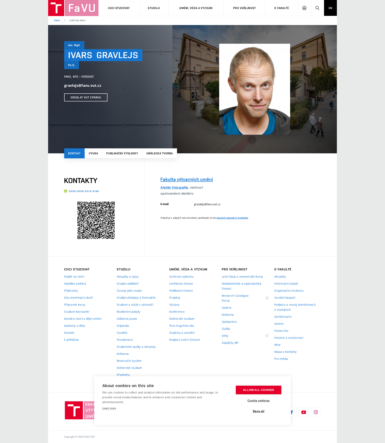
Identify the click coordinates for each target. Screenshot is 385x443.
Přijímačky (71, 290)
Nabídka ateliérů (75, 283)
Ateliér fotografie (174, 187)
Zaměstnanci (283, 317)
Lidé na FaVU (77, 20)
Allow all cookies (258, 389)
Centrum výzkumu (181, 276)
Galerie (226, 307)
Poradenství (125, 340)
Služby (226, 329)
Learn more (109, 408)
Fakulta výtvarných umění (186, 179)
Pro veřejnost (244, 8)
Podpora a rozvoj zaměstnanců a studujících (295, 307)
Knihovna (123, 354)
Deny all (258, 411)
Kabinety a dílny (74, 326)
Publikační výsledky (122, 153)
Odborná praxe (127, 319)
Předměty (123, 375)
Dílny (225, 336)
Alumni (279, 324)
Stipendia (123, 326)
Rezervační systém (129, 361)
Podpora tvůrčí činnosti (184, 340)
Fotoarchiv (281, 331)
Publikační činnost (181, 290)
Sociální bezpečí (284, 297)
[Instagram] (316, 412)
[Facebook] (292, 412)
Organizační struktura (289, 290)
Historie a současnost (288, 338)
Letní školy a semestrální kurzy (242, 276)
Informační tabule (286, 283)
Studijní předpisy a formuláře (136, 297)
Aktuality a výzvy (128, 276)
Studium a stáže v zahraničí (135, 304)
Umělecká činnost (181, 283)
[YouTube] (304, 412)
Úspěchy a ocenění (182, 333)
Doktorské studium (129, 368)
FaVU (57, 20)
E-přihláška (71, 340)
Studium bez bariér (77, 312)
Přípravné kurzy (74, 304)
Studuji (154, 8)
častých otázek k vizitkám (232, 217)
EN (330, 8)
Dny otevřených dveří (78, 297)
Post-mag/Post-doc (182, 326)
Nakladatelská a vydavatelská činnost (241, 286)
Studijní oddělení (128, 283)
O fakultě (281, 8)
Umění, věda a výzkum (195, 8)
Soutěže (122, 333)
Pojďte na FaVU (74, 276)
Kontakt (74, 153)
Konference (177, 312)
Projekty (174, 297)
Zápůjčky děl (230, 343)
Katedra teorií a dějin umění (82, 319)
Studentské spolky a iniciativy (136, 347)
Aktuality (280, 276)
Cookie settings (258, 400)
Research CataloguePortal (235, 298)
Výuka (93, 153)
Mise (277, 345)
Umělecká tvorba (159, 153)
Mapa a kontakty (285, 352)
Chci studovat (119, 8)
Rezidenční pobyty (129, 312)
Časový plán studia (129, 290)
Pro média (281, 359)
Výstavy (174, 304)
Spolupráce (229, 322)
